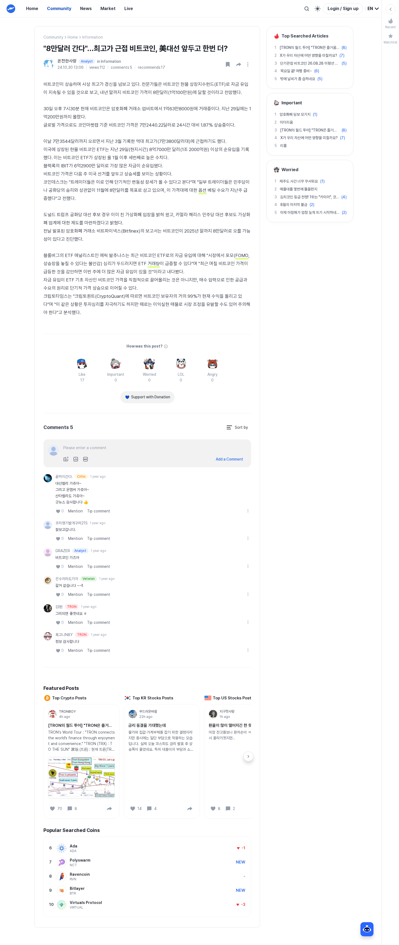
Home (32, 8)
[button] (238, 64)
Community (59, 8)
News (86, 8)
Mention (75, 511)
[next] (248, 756)
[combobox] (373, 8)
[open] (248, 64)
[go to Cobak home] (11, 8)
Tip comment (98, 511)
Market (108, 8)
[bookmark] (227, 64)
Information (92, 37)
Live (128, 8)
